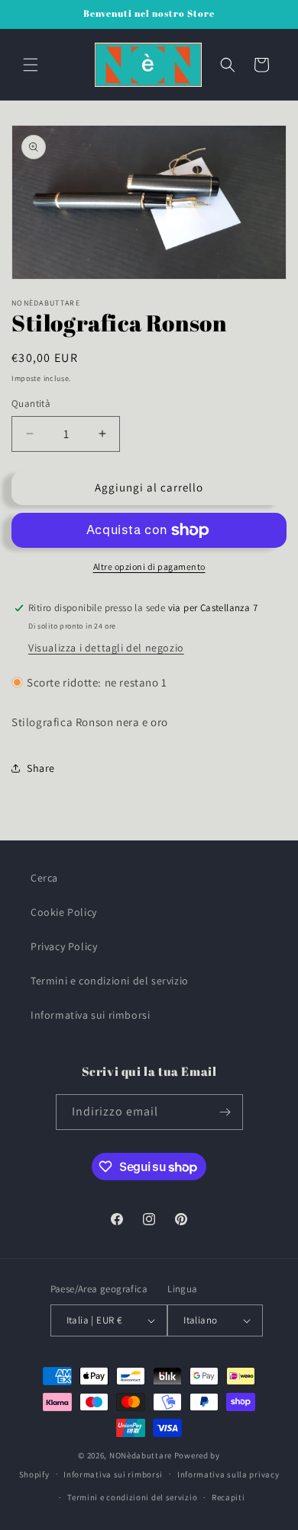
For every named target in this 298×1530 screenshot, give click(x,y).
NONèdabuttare (140, 1455)
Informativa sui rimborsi (90, 1015)
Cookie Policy (64, 912)
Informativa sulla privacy (228, 1474)
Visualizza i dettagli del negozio (106, 648)
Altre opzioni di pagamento (149, 566)
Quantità (30, 403)
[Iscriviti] (225, 1112)
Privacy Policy (64, 946)
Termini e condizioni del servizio (110, 980)
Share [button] (41, 768)
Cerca (44, 878)
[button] (30, 65)
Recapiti (228, 1497)
